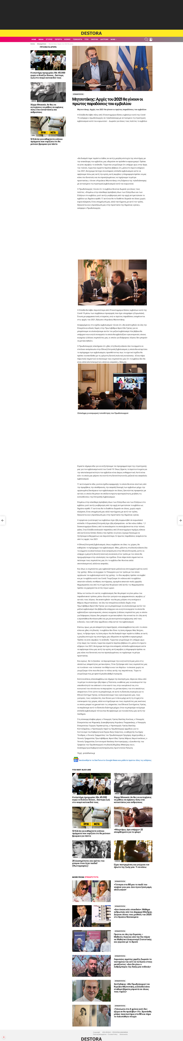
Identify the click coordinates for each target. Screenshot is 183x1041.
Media (41, 39)
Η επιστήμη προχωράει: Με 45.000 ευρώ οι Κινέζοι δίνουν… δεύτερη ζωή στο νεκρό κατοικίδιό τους (91, 800)
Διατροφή (104, 39)
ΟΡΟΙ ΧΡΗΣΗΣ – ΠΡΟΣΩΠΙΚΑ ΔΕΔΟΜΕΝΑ (115, 1032)
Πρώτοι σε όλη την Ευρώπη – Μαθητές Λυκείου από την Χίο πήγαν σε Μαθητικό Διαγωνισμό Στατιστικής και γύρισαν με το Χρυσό (133, 938)
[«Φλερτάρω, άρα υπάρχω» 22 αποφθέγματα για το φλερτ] (133, 817)
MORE (113, 39)
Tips (74, 827)
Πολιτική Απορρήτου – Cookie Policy (105, 1034)
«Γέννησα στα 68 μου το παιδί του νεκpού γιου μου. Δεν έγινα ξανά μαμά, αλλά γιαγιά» (133, 887)
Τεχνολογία (77, 39)
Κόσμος (67, 39)
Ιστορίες (49, 39)
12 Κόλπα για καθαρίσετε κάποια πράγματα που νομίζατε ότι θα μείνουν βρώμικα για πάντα (91, 833)
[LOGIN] (150, 39)
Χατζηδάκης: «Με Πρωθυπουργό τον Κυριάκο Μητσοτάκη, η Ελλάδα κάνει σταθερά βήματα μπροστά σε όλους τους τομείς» (132, 988)
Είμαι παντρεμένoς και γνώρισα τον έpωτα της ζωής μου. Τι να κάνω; (131, 866)
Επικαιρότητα (91, 877)
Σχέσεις (117, 861)
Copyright (96, 1032)
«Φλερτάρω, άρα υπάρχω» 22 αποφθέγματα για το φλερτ (128, 831)
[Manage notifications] (4, 1037)
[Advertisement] (91, 15)
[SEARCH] (146, 39)
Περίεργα (58, 39)
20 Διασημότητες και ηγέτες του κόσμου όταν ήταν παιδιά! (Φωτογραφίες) (88, 863)
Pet (74, 794)
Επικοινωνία (124, 1034)
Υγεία (86, 39)
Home (34, 39)
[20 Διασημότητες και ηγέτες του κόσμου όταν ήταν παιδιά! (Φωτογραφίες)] (91, 849)
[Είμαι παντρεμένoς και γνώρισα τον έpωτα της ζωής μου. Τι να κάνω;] (133, 851)
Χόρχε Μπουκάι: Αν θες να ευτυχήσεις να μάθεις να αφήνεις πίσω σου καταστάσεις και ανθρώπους (132, 800)
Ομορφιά (94, 39)
